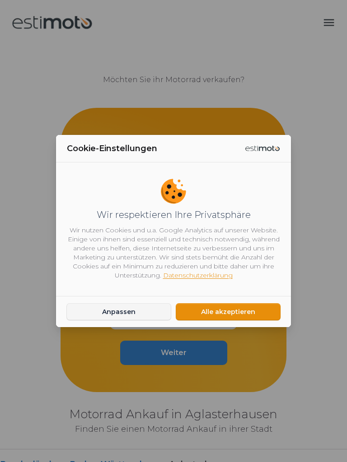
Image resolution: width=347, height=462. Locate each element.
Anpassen (119, 312)
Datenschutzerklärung (198, 275)
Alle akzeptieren (228, 312)
